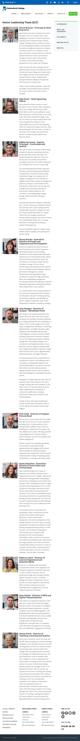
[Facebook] (50, 2)
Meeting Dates (63, 42)
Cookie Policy (73, 738)
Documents (61, 37)
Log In (75, 2)
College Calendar (9, 721)
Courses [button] (14, 14)
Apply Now (73, 14)
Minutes (60, 48)
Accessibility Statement (50, 738)
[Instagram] (58, 2)
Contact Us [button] (61, 14)
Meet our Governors (61, 30)
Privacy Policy (63, 738)
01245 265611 (30, 722)
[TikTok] (47, 2)
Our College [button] (39, 14)
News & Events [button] (26, 14)
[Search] (68, 2)
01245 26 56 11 (10, 2)
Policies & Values (9, 724)
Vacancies (6, 727)
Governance (62, 24)
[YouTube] (55, 2)
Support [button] (50, 14)
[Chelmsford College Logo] (13, 8)
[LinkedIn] (62, 2)
